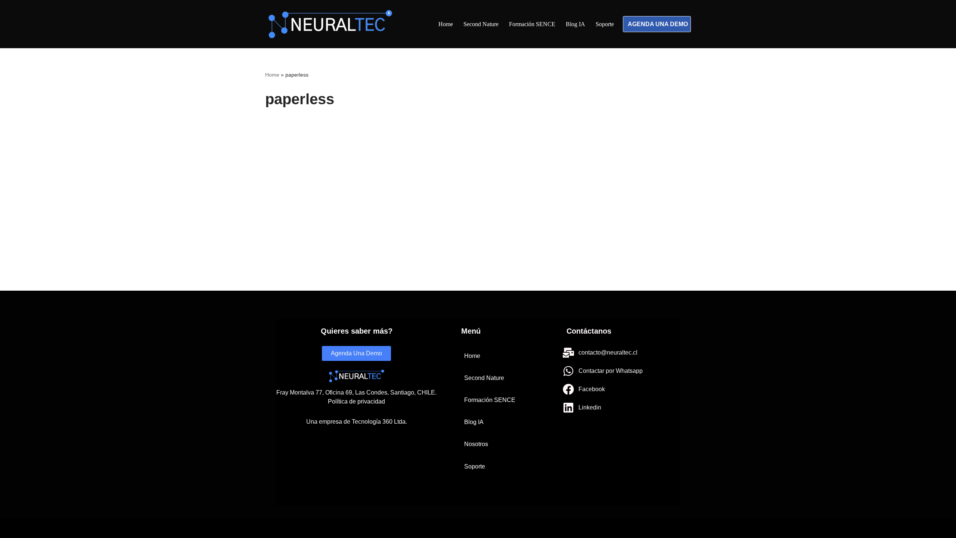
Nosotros (476, 444)
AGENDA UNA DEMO (658, 24)
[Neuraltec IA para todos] (330, 24)
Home (445, 24)
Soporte (605, 24)
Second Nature (481, 24)
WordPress (340, 528)
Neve (271, 528)
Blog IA (575, 24)
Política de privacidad (356, 401)
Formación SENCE (532, 24)
